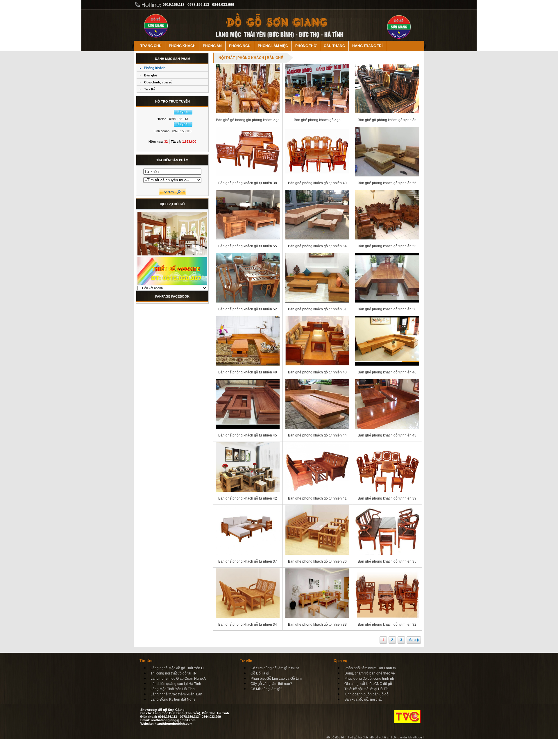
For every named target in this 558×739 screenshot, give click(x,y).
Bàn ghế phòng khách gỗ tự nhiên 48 (317, 372)
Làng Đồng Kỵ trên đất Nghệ (173, 699)
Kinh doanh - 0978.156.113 (172, 131)
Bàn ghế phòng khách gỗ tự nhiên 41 (317, 498)
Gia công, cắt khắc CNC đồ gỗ (368, 684)
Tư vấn (246, 661)
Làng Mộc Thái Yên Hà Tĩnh (173, 689)
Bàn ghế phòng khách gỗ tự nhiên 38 (247, 183)
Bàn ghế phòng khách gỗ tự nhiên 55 (247, 246)
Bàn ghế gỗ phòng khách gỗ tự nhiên (387, 120)
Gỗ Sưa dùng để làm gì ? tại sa (275, 668)
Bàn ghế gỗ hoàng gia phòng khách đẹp (248, 120)
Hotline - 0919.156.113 (172, 119)
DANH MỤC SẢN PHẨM (172, 58)
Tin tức (146, 661)
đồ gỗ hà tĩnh (359, 737)
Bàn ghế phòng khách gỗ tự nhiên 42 (247, 498)
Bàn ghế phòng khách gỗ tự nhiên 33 (317, 624)
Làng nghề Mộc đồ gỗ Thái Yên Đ (177, 668)
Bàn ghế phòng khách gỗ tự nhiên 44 (317, 435)
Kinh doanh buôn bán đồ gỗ (366, 694)
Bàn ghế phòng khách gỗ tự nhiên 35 (387, 561)
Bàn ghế (150, 75)
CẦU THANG (334, 46)
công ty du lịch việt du (407, 737)
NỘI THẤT (227, 58)
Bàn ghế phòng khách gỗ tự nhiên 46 (387, 372)
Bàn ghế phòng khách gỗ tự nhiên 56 (387, 183)
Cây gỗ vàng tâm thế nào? (271, 684)
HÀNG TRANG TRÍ (367, 46)
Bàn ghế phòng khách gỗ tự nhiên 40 (317, 183)
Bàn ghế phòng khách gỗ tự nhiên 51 (317, 309)
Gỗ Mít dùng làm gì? (266, 689)
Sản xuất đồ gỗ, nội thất (363, 699)
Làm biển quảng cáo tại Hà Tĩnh (176, 684)
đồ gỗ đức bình (336, 737)
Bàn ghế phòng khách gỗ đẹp (317, 120)
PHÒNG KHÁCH (182, 46)
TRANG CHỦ (151, 46)
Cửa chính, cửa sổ (158, 82)
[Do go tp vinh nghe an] (172, 255)
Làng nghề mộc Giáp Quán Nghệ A (178, 679)
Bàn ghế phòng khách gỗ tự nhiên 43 (387, 435)
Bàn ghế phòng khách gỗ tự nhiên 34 (247, 624)
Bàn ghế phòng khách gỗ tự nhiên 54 (317, 246)
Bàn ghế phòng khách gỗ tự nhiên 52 (247, 309)
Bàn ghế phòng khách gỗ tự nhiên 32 (387, 624)
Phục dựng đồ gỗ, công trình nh (369, 679)
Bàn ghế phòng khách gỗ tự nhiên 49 (247, 372)
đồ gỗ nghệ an (380, 737)
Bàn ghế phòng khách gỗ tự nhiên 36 (317, 561)
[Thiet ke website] (172, 284)
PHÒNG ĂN (212, 46)
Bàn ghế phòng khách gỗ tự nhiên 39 (387, 498)
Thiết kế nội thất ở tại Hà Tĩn (366, 689)
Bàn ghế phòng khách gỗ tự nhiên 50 (387, 309)
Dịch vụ (340, 661)
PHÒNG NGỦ (240, 46)
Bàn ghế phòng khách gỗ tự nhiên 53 (387, 246)
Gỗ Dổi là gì (260, 673)
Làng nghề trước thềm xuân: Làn (176, 694)
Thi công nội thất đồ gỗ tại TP (173, 673)
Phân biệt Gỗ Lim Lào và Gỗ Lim (276, 679)
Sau (412, 640)
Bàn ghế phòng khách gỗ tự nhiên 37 (247, 561)
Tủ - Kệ (149, 89)
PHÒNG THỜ (305, 46)
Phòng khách (154, 68)
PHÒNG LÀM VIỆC (273, 46)
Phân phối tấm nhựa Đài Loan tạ (370, 668)
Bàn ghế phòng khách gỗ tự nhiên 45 (247, 435)
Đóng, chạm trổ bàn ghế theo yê (369, 673)
